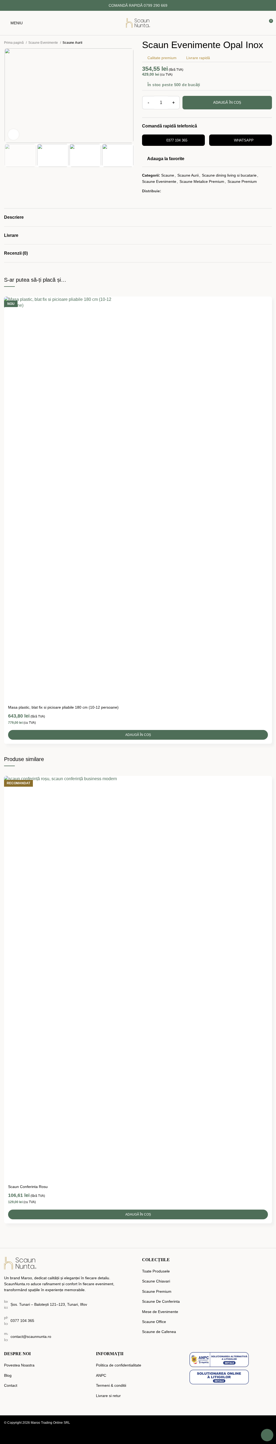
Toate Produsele (156, 1271)
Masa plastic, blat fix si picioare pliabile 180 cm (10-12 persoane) (63, 707)
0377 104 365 (176, 140)
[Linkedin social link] (185, 191)
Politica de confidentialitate (118, 1365)
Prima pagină (14, 43)
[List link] (69, 1321)
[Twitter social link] (172, 191)
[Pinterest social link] (178, 191)
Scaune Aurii (72, 43)
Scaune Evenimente (43, 43)
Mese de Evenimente (160, 1312)
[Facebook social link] (166, 191)
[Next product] (131, 42)
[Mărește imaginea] (13, 134)
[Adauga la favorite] (267, 301)
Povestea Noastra (19, 1365)
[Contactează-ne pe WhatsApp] (267, 1435)
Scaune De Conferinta (161, 1301)
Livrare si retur (108, 1395)
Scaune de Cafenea (159, 1331)
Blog (8, 1375)
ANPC (101, 1375)
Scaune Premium (242, 181)
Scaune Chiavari (156, 1281)
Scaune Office (154, 1322)
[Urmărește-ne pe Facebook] (258, 1424)
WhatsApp (244, 140)
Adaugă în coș (227, 102)
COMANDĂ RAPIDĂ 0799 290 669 (138, 5)
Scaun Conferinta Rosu (28, 1186)
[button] (138, 735)
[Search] (207, 23)
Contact (10, 1385)
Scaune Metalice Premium (202, 181)
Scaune (167, 175)
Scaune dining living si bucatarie (229, 175)
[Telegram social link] (191, 191)
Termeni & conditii (111, 1385)
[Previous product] (120, 42)
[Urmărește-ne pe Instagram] (268, 1424)
